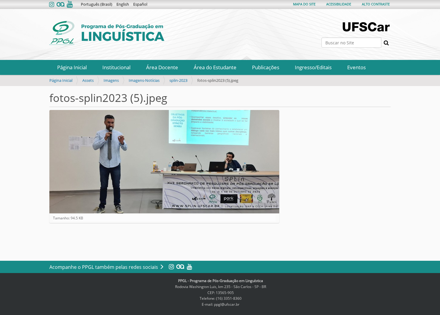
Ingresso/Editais (313, 67)
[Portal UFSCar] (367, 26)
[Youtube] (69, 4)
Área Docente (162, 67)
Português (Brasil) (96, 4)
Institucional (116, 67)
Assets (88, 80)
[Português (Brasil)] (106, 33)
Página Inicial (72, 67)
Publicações (265, 67)
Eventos (356, 67)
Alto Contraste (376, 4)
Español (140, 4)
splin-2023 (178, 80)
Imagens (111, 80)
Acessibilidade (338, 4)
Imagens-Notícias (144, 80)
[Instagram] (52, 4)
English (122, 4)
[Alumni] (60, 4)
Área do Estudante (215, 67)
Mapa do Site (304, 4)
